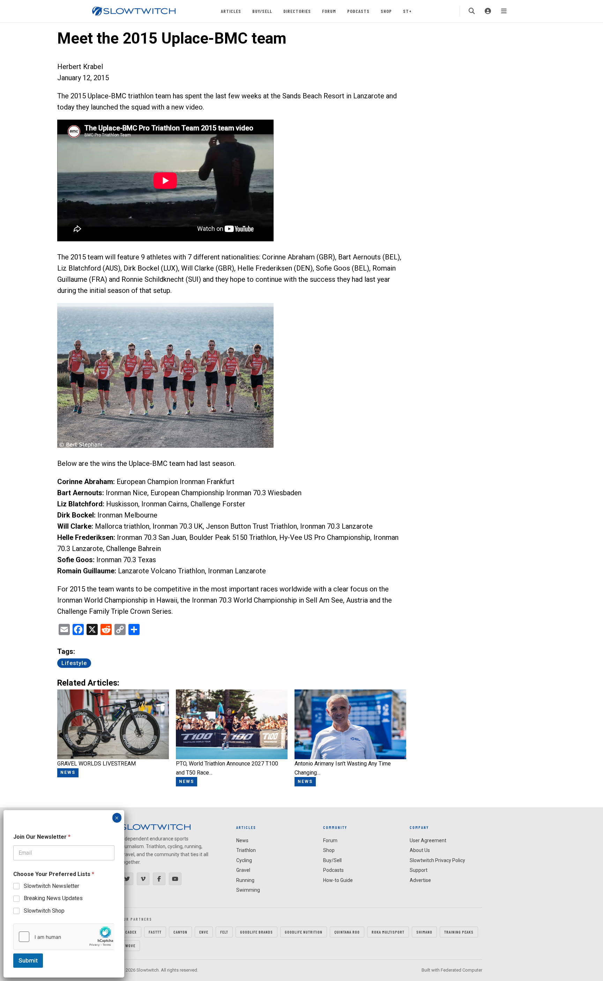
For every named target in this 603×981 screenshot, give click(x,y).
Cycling (244, 860)
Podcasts (358, 11)
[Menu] (504, 11)
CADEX (131, 931)
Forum (329, 11)
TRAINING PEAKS (459, 931)
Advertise (420, 880)
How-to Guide (338, 880)
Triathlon (246, 850)
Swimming (248, 890)
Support (418, 870)
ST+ (407, 11)
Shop (386, 11)
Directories (297, 11)
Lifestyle (74, 663)
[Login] (488, 11)
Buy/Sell (262, 11)
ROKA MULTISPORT (388, 931)
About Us (420, 850)
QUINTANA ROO (347, 931)
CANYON (180, 931)
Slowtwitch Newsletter (51, 886)
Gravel (243, 870)
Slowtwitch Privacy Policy (437, 860)
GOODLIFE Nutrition (303, 931)
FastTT (155, 931)
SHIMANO (424, 931)
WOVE (130, 945)
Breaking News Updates (53, 898)
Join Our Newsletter (41, 836)
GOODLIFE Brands (256, 931)
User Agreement (428, 840)
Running (245, 880)
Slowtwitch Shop (44, 910)
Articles (231, 11)
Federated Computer (461, 970)
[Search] (472, 11)
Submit (28, 960)
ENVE (203, 931)
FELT (224, 931)
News (242, 840)
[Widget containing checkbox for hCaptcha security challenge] (63, 936)
